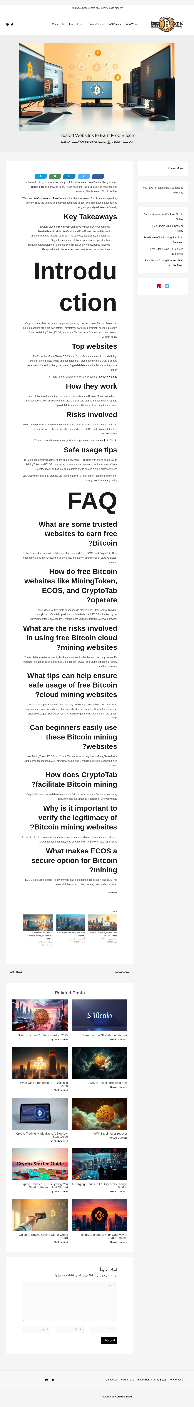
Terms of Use (76, 24)
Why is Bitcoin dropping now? (107, 1082)
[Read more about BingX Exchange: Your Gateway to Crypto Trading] (99, 1215)
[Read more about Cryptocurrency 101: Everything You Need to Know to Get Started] (40, 1164)
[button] (167, 286)
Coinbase (42, 198)
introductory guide (107, 376)
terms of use (71, 249)
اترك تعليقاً (128, 141)
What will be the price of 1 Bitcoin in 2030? (44, 1084)
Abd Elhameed (123, 1396)
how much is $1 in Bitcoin (103, 440)
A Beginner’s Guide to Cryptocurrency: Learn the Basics (40, 935)
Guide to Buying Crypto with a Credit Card (43, 1236)
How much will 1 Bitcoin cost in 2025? (42, 1035)
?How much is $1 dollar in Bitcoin (105, 1035)
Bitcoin (117, 141)
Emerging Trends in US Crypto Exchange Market (99, 1185)
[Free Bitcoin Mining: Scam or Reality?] (70, 922)
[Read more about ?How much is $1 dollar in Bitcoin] (99, 1015)
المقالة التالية (14, 972)
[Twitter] (12, 24)
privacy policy (109, 480)
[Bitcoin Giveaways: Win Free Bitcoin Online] (102, 922)
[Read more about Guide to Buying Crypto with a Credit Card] (40, 1215)
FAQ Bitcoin (114, 24)
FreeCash (58, 198)
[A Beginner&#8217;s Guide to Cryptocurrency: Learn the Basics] (37, 922)
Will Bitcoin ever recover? (110, 1133)
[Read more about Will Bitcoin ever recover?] (99, 1113)
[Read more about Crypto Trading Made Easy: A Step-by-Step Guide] (40, 1113)
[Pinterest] (7, 24)
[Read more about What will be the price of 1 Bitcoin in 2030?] (40, 1063)
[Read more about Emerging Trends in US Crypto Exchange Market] (99, 1164)
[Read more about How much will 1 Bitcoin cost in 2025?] (40, 1015)
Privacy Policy (95, 24)
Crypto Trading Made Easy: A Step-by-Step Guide (42, 1135)
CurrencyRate (175, 168)
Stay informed (58, 240)
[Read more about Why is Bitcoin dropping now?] (99, 1063)
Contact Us (58, 24)
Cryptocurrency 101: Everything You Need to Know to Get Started (43, 1185)
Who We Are (132, 24)
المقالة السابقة (124, 972)
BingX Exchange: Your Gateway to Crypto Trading (104, 1236)
